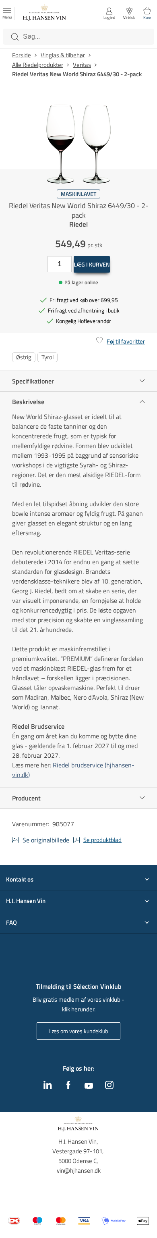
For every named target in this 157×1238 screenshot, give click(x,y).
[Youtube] (89, 1086)
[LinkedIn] (47, 1087)
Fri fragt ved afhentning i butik (84, 310)
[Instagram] (109, 1087)
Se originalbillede (46, 840)
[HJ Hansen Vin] (45, 14)
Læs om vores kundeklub (78, 1031)
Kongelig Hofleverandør (83, 321)
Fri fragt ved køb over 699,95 (84, 300)
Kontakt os (19, 879)
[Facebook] (68, 1087)
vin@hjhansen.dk (79, 1170)
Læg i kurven (92, 264)
